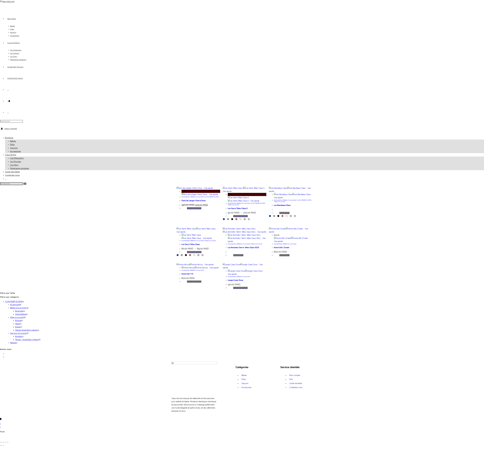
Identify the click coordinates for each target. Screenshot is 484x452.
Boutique (9, 138)
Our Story (14, 165)
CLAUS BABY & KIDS (212, 197)
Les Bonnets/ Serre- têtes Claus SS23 (243, 247)
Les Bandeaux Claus (282, 205)
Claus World (10, 155)
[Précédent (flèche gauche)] (1, 445)
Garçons (14, 148)
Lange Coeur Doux (235, 280)
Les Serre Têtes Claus (191, 244)
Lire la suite (284, 213)
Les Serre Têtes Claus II (238, 208)
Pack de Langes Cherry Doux (194, 201)
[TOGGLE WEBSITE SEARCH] (8, 112)
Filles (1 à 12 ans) (233, 205)
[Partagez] (5, 442)
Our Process (15, 161)
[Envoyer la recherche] (24, 183)
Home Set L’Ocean (281, 247)
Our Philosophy (17, 158)
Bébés (13, 141)
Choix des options (240, 216)
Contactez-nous (12, 175)
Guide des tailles (12, 172)
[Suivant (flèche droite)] (3, 445)
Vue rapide (208, 188)
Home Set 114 (187, 274)
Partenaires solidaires (19, 168)
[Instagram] (5, 357)
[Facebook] (5, 354)
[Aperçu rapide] (186, 208)
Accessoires (15, 151)
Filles (12, 144)
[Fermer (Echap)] (8, 442)
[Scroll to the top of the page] (0, 419)
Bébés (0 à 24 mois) (197, 197)
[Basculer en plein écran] (3, 442)
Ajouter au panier (194, 208)
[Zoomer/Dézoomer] (1, 442)
